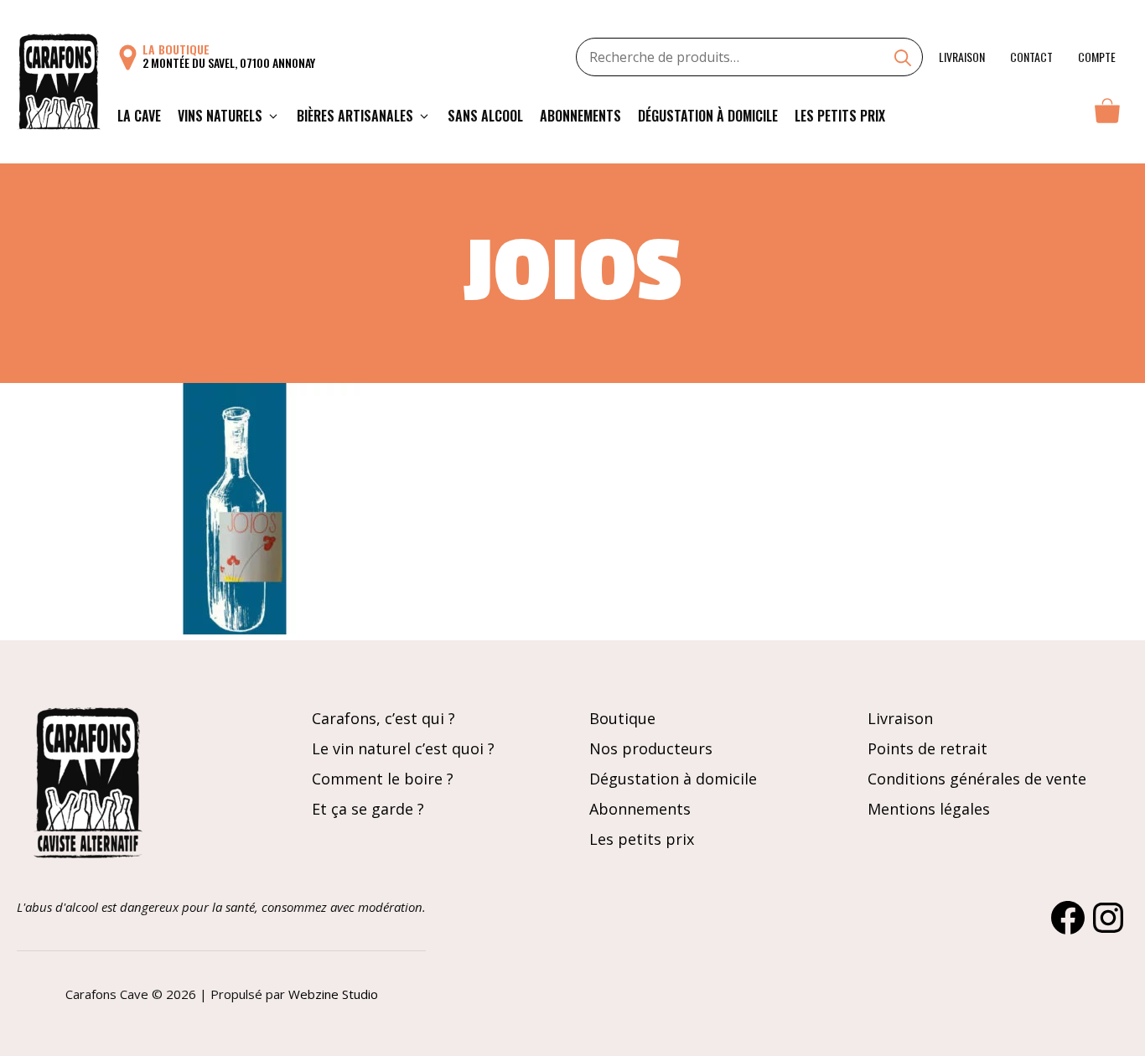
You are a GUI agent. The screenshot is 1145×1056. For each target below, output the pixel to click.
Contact (1031, 56)
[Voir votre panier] (1107, 116)
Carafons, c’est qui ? (383, 718)
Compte (1097, 56)
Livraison (962, 56)
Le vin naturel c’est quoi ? (403, 748)
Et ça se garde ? (368, 809)
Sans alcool (485, 116)
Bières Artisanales (355, 116)
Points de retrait (927, 748)
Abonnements (580, 116)
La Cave (139, 116)
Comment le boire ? (382, 779)
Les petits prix (840, 116)
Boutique (622, 718)
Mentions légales (929, 809)
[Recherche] (902, 59)
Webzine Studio (333, 994)
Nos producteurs (650, 748)
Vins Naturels (220, 116)
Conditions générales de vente (977, 779)
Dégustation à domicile (708, 116)
